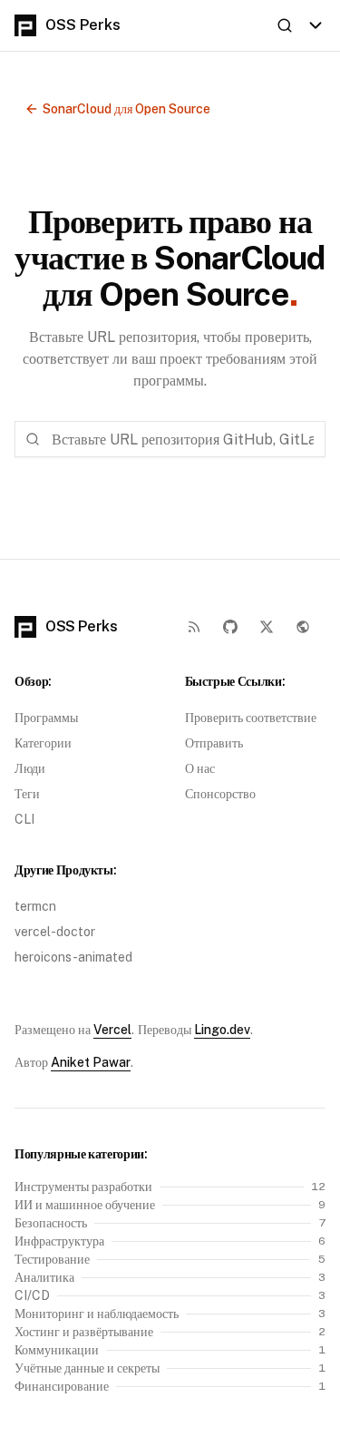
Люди (30, 768)
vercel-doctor (55, 931)
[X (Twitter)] (266, 627)
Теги (27, 794)
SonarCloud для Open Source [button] (126, 109)
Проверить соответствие (250, 717)
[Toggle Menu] (315, 25)
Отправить (214, 743)
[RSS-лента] (194, 627)
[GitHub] (230, 627)
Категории (43, 743)
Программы (46, 717)
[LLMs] (303, 627)
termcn (35, 906)
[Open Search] (284, 25)
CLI (24, 819)
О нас (200, 768)
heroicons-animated (73, 957)
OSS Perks (83, 25)
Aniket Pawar (91, 1062)
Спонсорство (220, 794)
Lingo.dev (222, 1029)
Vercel (112, 1029)
